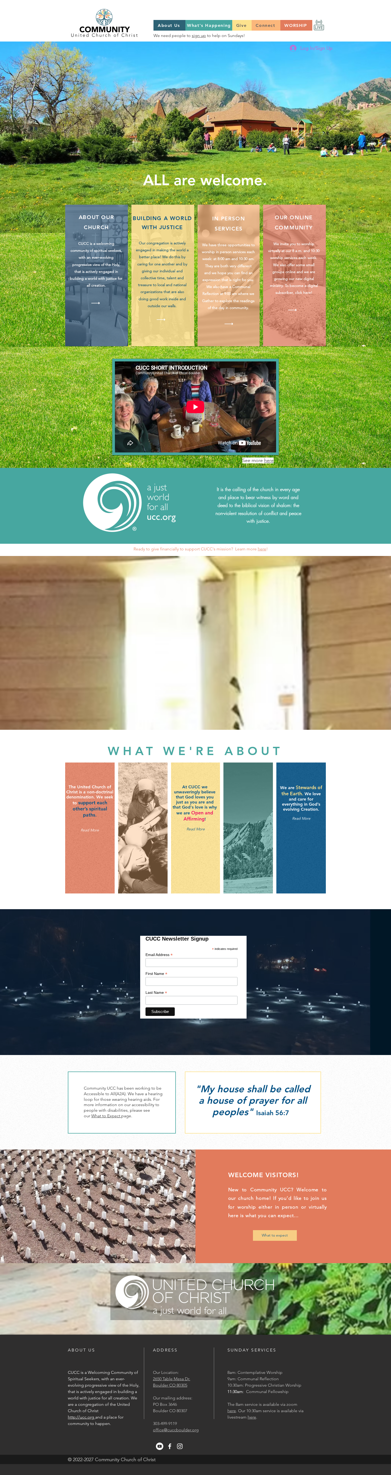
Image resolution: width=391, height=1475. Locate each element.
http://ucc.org (81, 1417)
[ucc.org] (164, 517)
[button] (195, 829)
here (269, 460)
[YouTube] (159, 1446)
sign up (199, 35)
